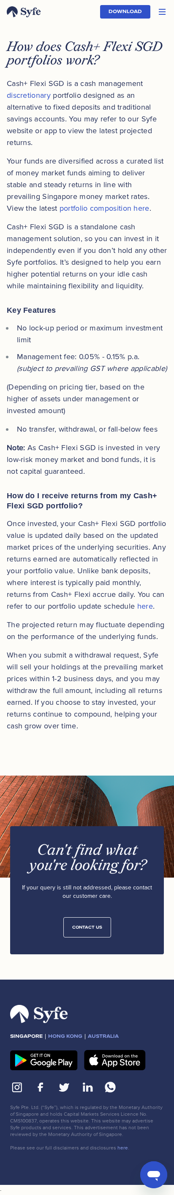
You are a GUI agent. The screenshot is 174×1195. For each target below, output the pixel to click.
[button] (162, 12)
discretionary (29, 95)
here (145, 606)
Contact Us (87, 927)
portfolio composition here (105, 208)
